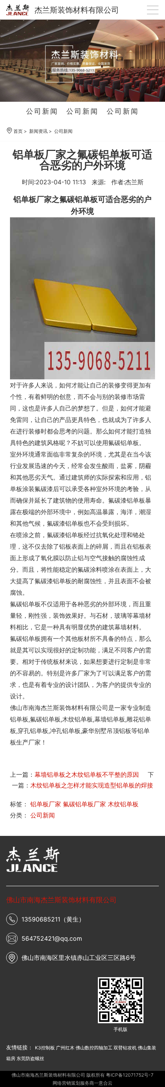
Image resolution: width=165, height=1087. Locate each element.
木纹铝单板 (123, 804)
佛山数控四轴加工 (94, 1048)
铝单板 (19, 719)
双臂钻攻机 (125, 1048)
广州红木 (65, 1048)
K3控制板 (45, 1048)
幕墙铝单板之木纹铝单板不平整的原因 (87, 774)
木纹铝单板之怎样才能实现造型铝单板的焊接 (91, 785)
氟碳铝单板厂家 (84, 804)
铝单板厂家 (45, 804)
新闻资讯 (38, 131)
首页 (18, 131)
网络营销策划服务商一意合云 (82, 1083)
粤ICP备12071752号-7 (129, 1075)
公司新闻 (42, 111)
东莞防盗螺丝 (30, 1058)
